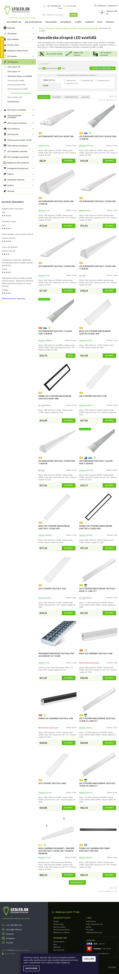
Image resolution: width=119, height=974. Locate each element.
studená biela (104, 80)
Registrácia (112, 5)
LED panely (12, 56)
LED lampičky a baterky (17, 151)
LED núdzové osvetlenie (17, 145)
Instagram (10, 938)
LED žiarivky (12, 62)
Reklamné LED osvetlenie (18, 162)
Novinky (10, 191)
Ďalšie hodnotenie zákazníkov (14, 298)
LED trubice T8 (14, 66)
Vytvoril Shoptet (10, 954)
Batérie (10, 185)
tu (68, 962)
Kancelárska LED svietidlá (21, 93)
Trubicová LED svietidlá (16, 80)
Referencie (65, 22)
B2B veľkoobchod (33, 22)
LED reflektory (13, 128)
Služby (78, 22)
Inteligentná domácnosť (17, 168)
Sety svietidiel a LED (15, 97)
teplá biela (71, 80)
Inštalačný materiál (15, 179)
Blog (100, 22)
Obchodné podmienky (61, 929)
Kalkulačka (51, 22)
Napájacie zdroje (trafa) (17, 50)
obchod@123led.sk (14, 929)
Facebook (10, 933)
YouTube (9, 942)
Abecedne (85, 97)
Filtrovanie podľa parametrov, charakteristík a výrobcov (76, 75)
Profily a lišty (13, 45)
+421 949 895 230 (14, 925)
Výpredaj (11, 27)
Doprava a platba (59, 927)
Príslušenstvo (13, 101)
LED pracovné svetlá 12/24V (19, 140)
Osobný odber (58, 924)
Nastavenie (31, 968)
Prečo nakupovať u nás (94, 924)
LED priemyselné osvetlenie (14, 116)
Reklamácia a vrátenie (61, 932)
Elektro (10, 174)
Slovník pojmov (58, 941)
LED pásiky (12, 33)
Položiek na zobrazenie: (102, 68)
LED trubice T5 (14, 71)
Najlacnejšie (43, 97)
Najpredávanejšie (71, 97)
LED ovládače (13, 39)
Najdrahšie (57, 97)
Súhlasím (89, 959)
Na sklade (45, 64)
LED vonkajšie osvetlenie (18, 157)
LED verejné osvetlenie (17, 123)
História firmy (91, 921)
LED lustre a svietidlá (16, 109)
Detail (70, 355)
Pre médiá (89, 929)
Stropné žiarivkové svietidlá (18, 89)
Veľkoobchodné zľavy (94, 932)
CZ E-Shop (112, 967)
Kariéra (88, 927)
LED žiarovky (12, 134)
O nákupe (89, 22)
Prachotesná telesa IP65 (16, 85)
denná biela (87, 80)
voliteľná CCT (72, 83)
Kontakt (110, 22)
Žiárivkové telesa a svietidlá (20, 76)
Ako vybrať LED (14, 22)
